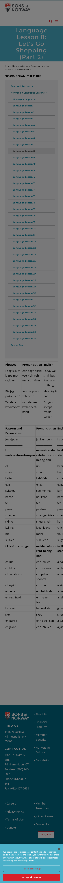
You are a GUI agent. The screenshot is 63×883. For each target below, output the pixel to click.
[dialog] (31, 863)
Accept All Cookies (31, 877)
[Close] (59, 849)
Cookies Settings (32, 868)
